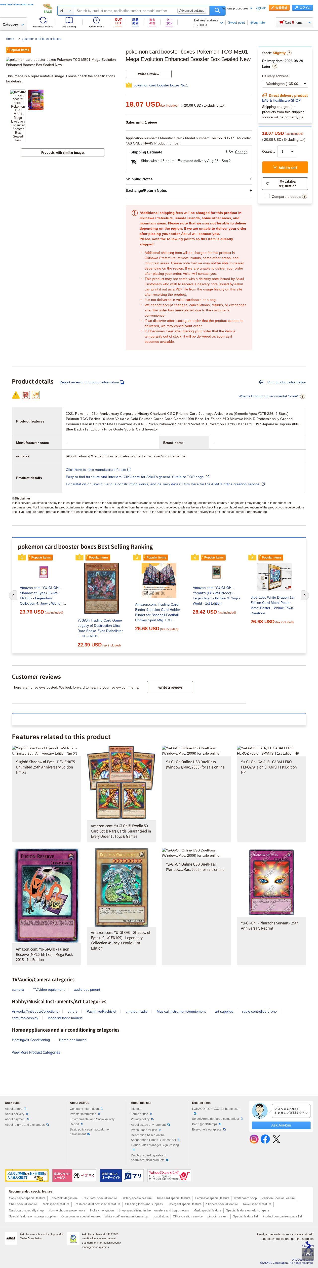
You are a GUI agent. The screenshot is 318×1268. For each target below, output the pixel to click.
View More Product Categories (36, 1052)
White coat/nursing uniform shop (126, 1216)
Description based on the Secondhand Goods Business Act (153, 1137)
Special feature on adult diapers (247, 1210)
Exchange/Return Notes (146, 190)
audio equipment (87, 989)
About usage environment (148, 1125)
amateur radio (136, 1011)
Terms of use (139, 1114)
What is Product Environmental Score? (268, 396)
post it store (160, 1216)
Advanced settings (191, 10)
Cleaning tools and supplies (144, 1204)
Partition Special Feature (278, 1198)
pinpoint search (217, 1216)
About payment (15, 1119)
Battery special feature (137, 1198)
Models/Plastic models (64, 1018)
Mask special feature (207, 1210)
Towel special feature (257, 1204)
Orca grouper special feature (80, 1216)
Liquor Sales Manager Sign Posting (155, 1145)
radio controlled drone (259, 1011)
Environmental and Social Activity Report (92, 1122)
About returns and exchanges (25, 1125)
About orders (13, 1109)
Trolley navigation (102, 1210)
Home (10, 39)
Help (263, 8)
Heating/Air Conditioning (31, 1040)
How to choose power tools (66, 1210)
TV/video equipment (49, 989)
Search (217, 11)
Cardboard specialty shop (26, 1210)
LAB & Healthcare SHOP (281, 100)
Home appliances (72, 1040)
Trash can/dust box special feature (97, 1204)
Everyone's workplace (207, 1129)
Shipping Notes (139, 179)
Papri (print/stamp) (204, 1124)
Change (241, 152)
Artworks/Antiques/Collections (35, 1011)
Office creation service (188, 1216)
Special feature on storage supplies (33, 1216)
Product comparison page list (282, 1216)
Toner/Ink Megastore (64, 1198)
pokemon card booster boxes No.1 (161, 85)
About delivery (14, 1114)
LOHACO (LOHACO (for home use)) (216, 1109)
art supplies (224, 1011)
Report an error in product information (89, 382)
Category (10, 24)
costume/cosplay (25, 1018)
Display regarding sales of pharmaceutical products (148, 1158)
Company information (84, 1109)
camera (18, 989)
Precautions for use (144, 1130)
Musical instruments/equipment (181, 1011)
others (73, 1011)
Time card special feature (174, 1198)
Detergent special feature (184, 1204)
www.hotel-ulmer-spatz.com (17, 4)
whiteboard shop (245, 1198)
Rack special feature (55, 1204)
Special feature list (245, 1216)
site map (136, 1109)
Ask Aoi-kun (281, 1125)
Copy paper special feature (27, 1198)
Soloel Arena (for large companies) (215, 1119)
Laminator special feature (212, 1198)
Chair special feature (23, 1204)
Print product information (286, 382)
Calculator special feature (99, 1198)
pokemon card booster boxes (41, 39)
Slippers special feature (222, 1204)
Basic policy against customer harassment (90, 1132)
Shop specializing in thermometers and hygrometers (154, 1210)
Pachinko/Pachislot (101, 1011)
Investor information (83, 1114)
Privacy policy (140, 1119)
